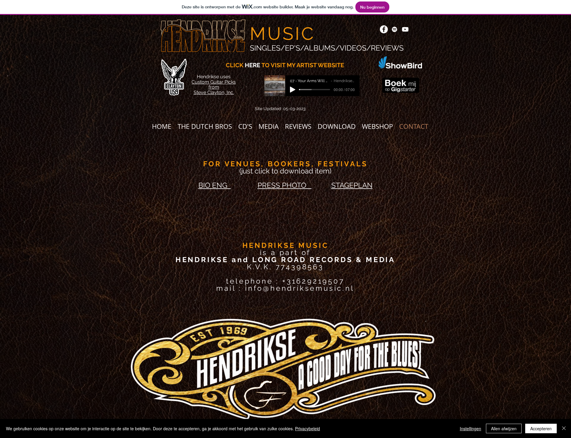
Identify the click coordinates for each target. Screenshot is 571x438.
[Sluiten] (563, 428)
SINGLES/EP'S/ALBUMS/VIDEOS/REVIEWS (327, 47)
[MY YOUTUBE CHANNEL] (405, 29)
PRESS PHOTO (285, 185)
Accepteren (541, 428)
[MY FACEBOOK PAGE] (384, 29)
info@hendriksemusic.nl (299, 288)
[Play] (292, 90)
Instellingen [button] (470, 428)
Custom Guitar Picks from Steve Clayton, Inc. (214, 87)
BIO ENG (214, 185)
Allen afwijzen (504, 428)
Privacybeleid (307, 428)
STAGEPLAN (352, 185)
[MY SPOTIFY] (394, 29)
